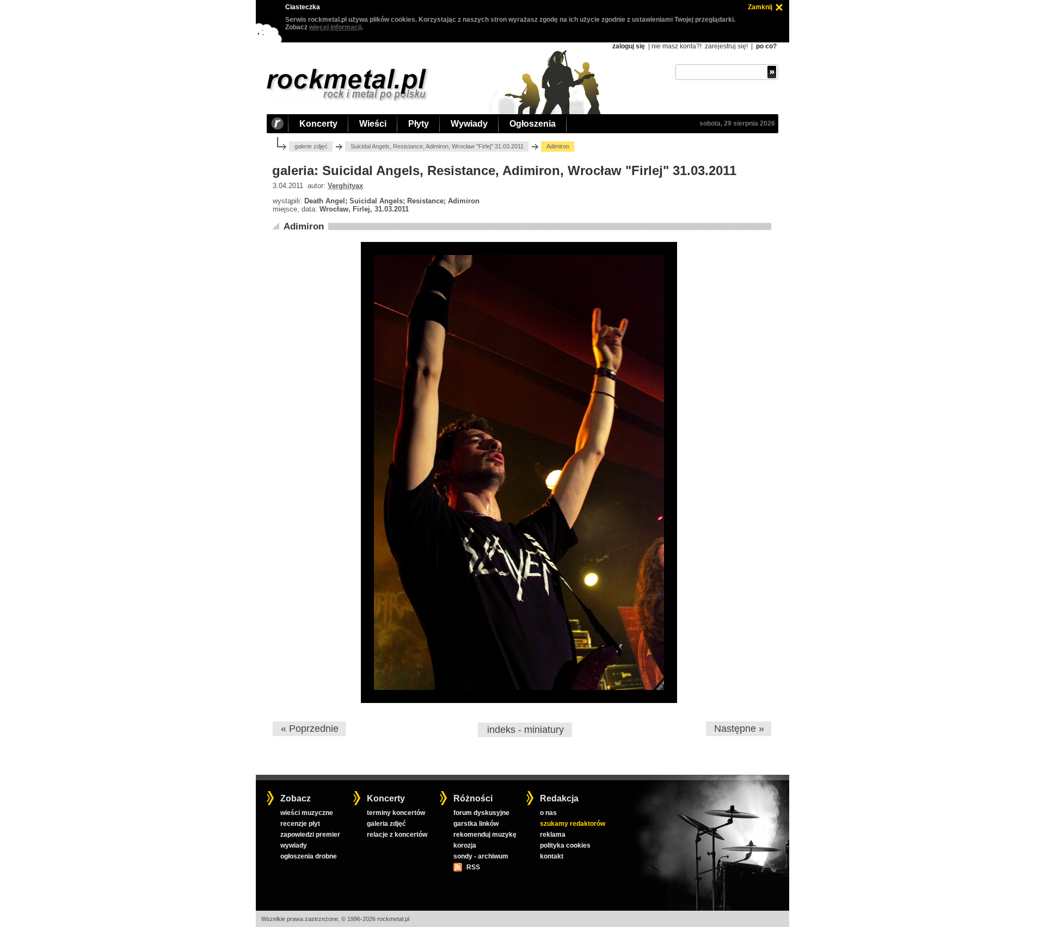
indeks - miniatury (525, 729)
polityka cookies (565, 845)
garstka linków (476, 824)
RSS (473, 867)
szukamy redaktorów (572, 824)
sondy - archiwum (480, 856)
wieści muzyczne (306, 813)
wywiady (293, 845)
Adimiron (304, 226)
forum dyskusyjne (481, 813)
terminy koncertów (396, 813)
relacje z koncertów (397, 834)
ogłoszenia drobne (308, 856)
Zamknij (760, 7)
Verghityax (345, 186)
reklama (552, 834)
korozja (464, 845)
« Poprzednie (310, 728)
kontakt (551, 856)
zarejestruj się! (726, 46)
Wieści (372, 123)
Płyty (418, 123)
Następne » (739, 728)
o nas (548, 813)
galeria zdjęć (386, 824)
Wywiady (469, 123)
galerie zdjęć (311, 146)
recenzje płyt (300, 824)
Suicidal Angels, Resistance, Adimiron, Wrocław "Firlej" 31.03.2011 (437, 146)
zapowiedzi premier (310, 834)
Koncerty (318, 123)
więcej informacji (335, 27)
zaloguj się (628, 46)
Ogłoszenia (532, 123)
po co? (766, 46)
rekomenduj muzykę (485, 834)
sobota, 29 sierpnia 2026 (737, 123)
